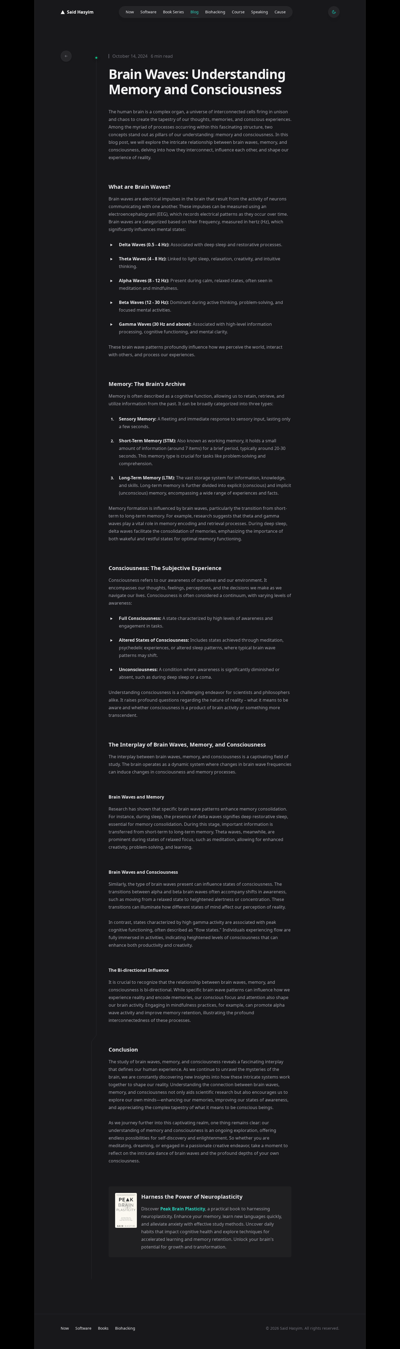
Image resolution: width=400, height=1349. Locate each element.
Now (130, 11)
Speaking (259, 11)
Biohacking (215, 11)
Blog (194, 11)
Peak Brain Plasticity (182, 1209)
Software (148, 11)
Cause (280, 11)
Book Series (173, 11)
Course (238, 11)
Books (103, 1328)
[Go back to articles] (66, 56)
